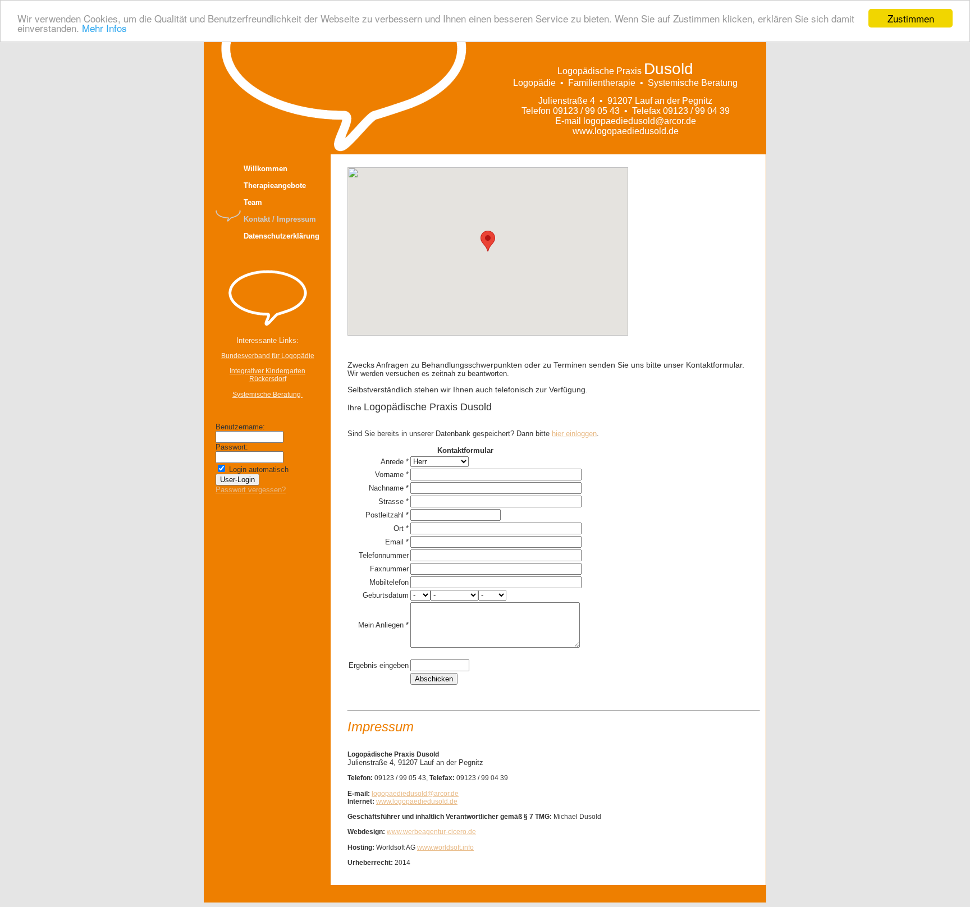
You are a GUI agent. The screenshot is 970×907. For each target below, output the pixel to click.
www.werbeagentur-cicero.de (431, 832)
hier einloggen (574, 433)
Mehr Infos (104, 28)
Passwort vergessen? (251, 489)
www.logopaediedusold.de (416, 801)
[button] (488, 241)
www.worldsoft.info (445, 847)
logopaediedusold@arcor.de (415, 794)
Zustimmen (910, 18)
